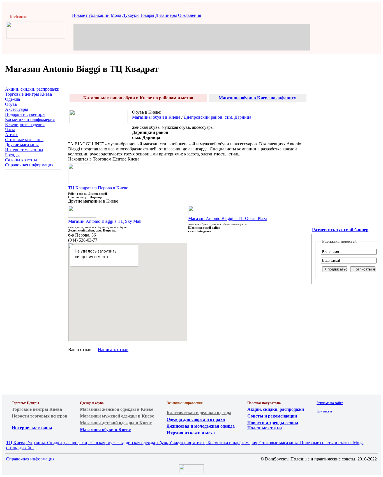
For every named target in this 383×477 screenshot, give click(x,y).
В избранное (18, 16)
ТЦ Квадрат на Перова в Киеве (98, 187)
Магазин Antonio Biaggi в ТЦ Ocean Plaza (227, 218)
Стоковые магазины (24, 139)
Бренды (12, 154)
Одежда (12, 99)
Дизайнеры (166, 15)
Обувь (11, 104)
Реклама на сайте (330, 403)
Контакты (324, 411)
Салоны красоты (21, 159)
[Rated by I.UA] (191, 471)
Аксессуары (16, 109)
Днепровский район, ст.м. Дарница (217, 117)
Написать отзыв (113, 349)
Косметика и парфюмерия (30, 119)
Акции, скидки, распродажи (32, 89)
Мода (116, 15)
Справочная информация (29, 164)
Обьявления (189, 15)
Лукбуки (130, 15)
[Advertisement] (192, 36)
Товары (147, 15)
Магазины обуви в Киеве (156, 117)
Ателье (11, 134)
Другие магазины (22, 144)
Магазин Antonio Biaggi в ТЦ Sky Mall (104, 221)
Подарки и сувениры (25, 114)
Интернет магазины (24, 149)
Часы (10, 129)
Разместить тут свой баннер (340, 229)
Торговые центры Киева (28, 94)
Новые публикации (91, 15)
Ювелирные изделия (25, 124)
